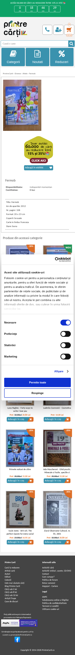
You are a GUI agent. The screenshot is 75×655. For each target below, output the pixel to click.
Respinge (37, 393)
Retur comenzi (48, 583)
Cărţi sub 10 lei (11, 595)
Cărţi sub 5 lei (11, 589)
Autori (7, 574)
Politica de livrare (50, 580)
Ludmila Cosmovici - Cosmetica (57, 408)
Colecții (8, 580)
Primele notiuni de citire (20, 469)
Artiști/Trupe (10, 598)
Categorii (13, 62)
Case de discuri (11, 602)
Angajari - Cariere (50, 586)
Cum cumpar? (48, 577)
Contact (45, 574)
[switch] (65, 334)
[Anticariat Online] (17, 642)
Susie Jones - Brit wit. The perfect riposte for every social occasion (20, 534)
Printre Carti (8, 74)
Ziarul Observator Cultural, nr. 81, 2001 (57, 532)
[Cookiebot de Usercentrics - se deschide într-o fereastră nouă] (55, 259)
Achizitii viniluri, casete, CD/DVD (56, 571)
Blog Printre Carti (12, 586)
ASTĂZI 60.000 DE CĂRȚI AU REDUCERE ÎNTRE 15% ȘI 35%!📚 (38, 3)
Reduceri (61, 62)
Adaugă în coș (16, 419)
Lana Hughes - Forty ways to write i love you (20, 409)
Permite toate (37, 382)
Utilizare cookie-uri (50, 609)
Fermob (32, 74)
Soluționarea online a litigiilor (55, 600)
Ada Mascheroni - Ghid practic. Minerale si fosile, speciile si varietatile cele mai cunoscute (57, 472)
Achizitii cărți (48, 568)
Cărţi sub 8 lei (11, 592)
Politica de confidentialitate (54, 603)
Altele (25, 74)
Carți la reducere (12, 568)
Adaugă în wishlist (34, 167)
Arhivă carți (10, 571)
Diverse (18, 74)
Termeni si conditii (50, 606)
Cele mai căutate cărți (14, 583)
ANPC (44, 597)
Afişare (59, 371)
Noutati (37, 62)
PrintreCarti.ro (48, 650)
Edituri (8, 577)
